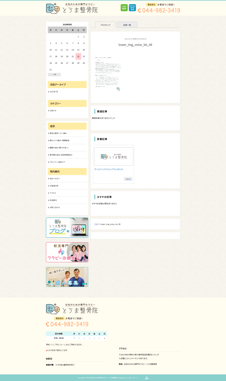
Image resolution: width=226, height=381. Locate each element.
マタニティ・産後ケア (57, 162)
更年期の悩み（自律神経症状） (61, 155)
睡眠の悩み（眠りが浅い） (59, 147)
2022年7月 (54, 91)
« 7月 (54, 74)
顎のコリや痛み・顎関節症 (59, 140)
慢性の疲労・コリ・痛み (58, 133)
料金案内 (53, 200)
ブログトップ (105, 25)
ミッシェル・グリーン (131, 378)
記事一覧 (127, 25)
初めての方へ (55, 178)
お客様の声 (54, 185)
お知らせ (128, 179)
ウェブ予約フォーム (58, 344)
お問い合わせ (55, 207)
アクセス (53, 193)
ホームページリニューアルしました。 (108, 168)
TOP (96, 224)
